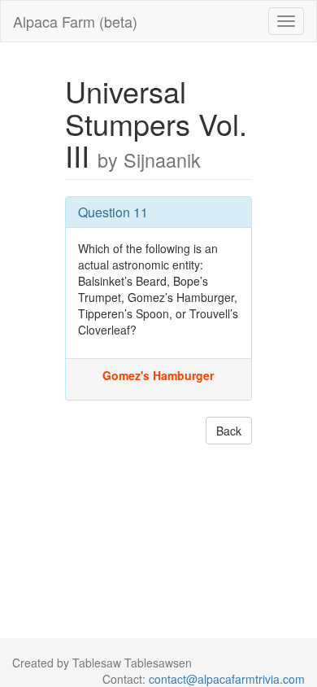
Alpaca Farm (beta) (75, 21)
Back (228, 430)
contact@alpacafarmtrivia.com (227, 679)
